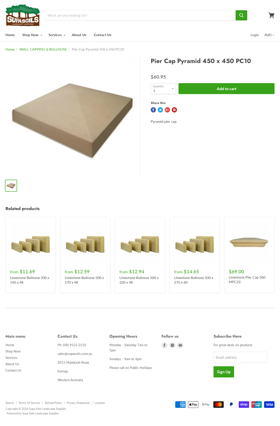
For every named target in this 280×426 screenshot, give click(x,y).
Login (255, 35)
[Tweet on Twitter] (160, 109)
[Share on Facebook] (153, 109)
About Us (79, 35)
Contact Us (102, 35)
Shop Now (30, 35)
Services (56, 35)
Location (99, 403)
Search (9, 403)
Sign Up (224, 371)
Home (10, 35)
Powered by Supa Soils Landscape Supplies (33, 413)
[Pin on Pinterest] (174, 109)
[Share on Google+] (167, 109)
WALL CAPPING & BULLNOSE (43, 49)
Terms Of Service (29, 403)
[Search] (241, 15)
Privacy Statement (78, 403)
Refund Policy (53, 403)
